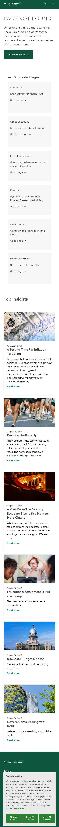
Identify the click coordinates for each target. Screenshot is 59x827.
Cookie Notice (18, 809)
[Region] (45, 4)
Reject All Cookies (30, 818)
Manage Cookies (13, 818)
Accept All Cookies (46, 818)
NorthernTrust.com (13, 762)
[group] (29, 353)
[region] (29, 799)
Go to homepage (18, 55)
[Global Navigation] (5, 4)
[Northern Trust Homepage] (15, 4)
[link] (13, 386)
